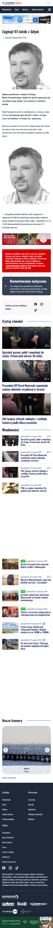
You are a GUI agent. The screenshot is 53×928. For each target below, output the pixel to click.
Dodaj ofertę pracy (9, 861)
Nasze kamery (7, 842)
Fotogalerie (6, 832)
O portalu (31, 799)
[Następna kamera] (47, 750)
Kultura (26, 9)
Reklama (31, 819)
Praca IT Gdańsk (8, 852)
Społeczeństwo (37, 9)
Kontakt (31, 804)
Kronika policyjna (8, 819)
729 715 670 (26, 267)
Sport (17, 9)
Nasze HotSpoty (7, 837)
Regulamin (31, 809)
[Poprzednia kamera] (5, 750)
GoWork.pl (6, 857)
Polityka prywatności (35, 814)
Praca (4, 847)
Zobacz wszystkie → (10, 777)
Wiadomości (7, 9)
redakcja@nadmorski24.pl (16, 265)
